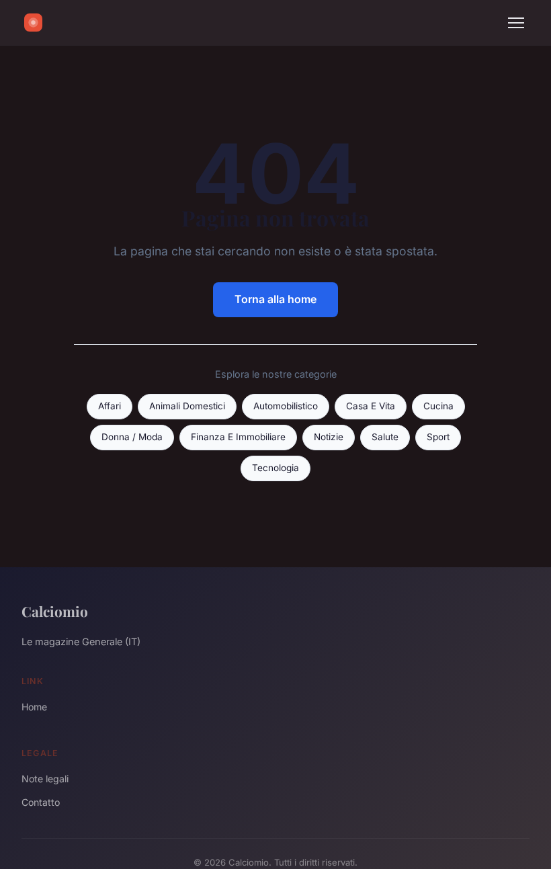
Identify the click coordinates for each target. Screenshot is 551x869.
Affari (109, 406)
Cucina (438, 406)
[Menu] (516, 23)
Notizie (328, 436)
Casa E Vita (370, 406)
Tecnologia (275, 467)
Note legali (45, 778)
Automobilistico (285, 406)
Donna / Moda (132, 436)
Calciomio (55, 611)
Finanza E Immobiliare (238, 436)
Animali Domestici (187, 406)
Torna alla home (275, 299)
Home (34, 706)
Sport (438, 436)
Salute (385, 436)
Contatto (41, 802)
